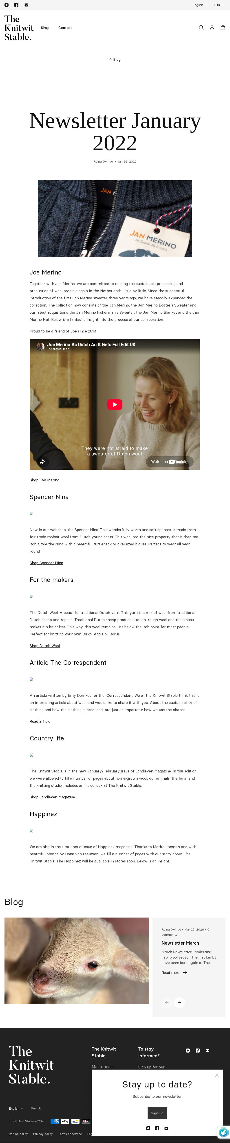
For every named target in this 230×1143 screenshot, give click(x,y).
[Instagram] (6, 5)
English (198, 5)
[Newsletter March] (75, 961)
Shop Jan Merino (44, 480)
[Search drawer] (201, 27)
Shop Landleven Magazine (52, 797)
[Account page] (212, 27)
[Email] (26, 5)
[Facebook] (16, 5)
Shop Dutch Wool (45, 645)
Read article (40, 721)
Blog (116, 59)
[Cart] (222, 27)
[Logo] (19, 27)
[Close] (217, 1075)
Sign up (157, 1113)
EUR (217, 5)
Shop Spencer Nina (46, 562)
